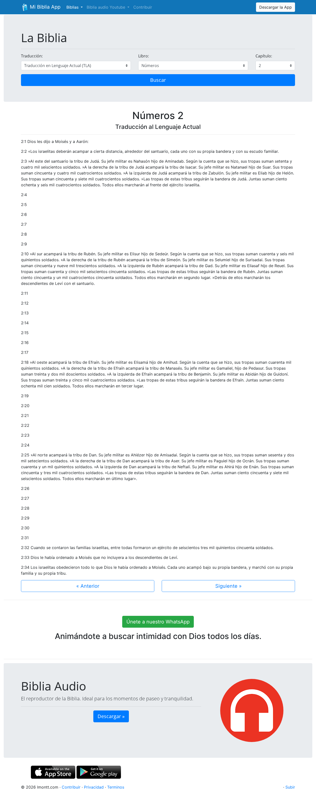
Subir (290, 787)
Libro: (143, 56)
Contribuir (142, 7)
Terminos (115, 787)
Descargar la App (275, 7)
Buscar (158, 80)
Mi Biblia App (44, 7)
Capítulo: (264, 56)
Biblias (73, 7)
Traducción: (32, 56)
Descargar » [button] (111, 716)
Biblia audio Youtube (106, 7)
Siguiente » (228, 586)
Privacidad (94, 787)
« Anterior (87, 586)
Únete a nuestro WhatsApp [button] (158, 622)
